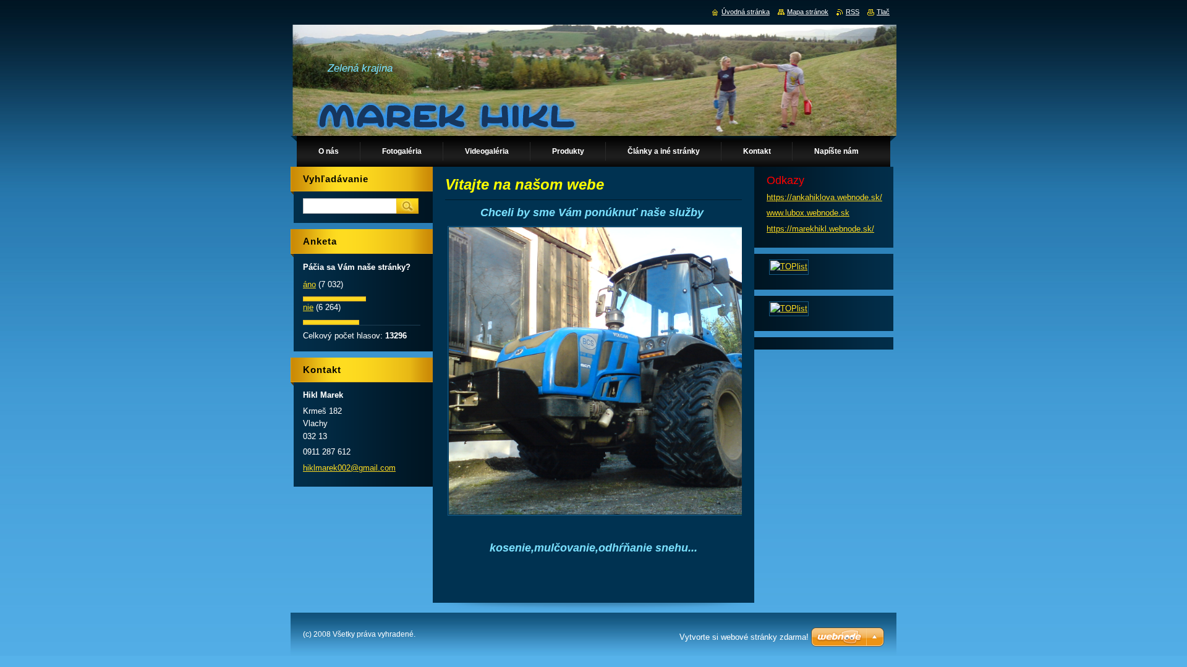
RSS (852, 11)
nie (308, 307)
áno (309, 284)
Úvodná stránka (745, 11)
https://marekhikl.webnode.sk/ (820, 228)
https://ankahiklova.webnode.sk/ (824, 197)
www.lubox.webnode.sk (808, 212)
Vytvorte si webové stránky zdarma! (744, 637)
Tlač (883, 11)
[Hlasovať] (334, 298)
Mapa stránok (807, 11)
